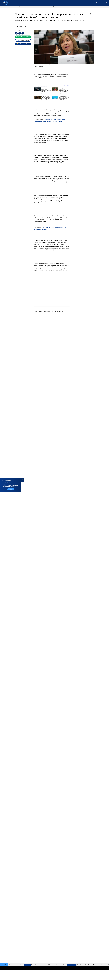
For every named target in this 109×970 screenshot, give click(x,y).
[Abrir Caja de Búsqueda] (106, 3)
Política (29, 7)
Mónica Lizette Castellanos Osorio (24, 24)
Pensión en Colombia (48, 311)
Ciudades (73, 7)
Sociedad (91, 7)
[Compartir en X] (19, 33)
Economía (51, 7)
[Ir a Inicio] (5, 3)
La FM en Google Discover (24, 43)
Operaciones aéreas (43, 964)
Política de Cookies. (10, 486)
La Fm (35, 311)
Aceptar (10, 489)
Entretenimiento (40, 7)
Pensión (40, 311)
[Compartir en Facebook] (16, 33)
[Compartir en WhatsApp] (22, 33)
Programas (98, 2)
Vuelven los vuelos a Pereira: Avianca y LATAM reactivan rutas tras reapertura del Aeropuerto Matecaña (68, 964)
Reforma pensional (59, 311)
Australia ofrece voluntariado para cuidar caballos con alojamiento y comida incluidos (18, 964)
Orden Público (19, 7)
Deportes (82, 7)
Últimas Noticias (4, 964)
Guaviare (93, 964)
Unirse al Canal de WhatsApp (24, 36)
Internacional (62, 7)
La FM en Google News (24, 40)
